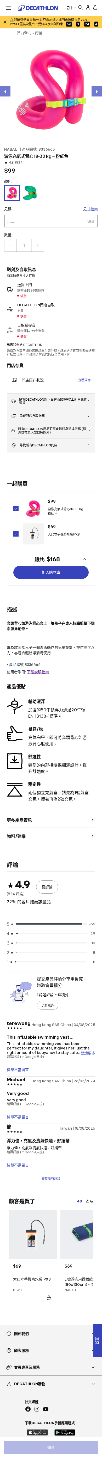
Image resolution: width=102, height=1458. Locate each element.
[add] (37, 245)
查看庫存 (84, 380)
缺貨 (51, 1447)
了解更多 (47, 1005)
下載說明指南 (38, 672)
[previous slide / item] (5, 91)
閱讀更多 (88, 1053)
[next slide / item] (97, 91)
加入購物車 (51, 572)
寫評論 (47, 887)
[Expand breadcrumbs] (6, 33)
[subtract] (10, 245)
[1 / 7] (51, 90)
